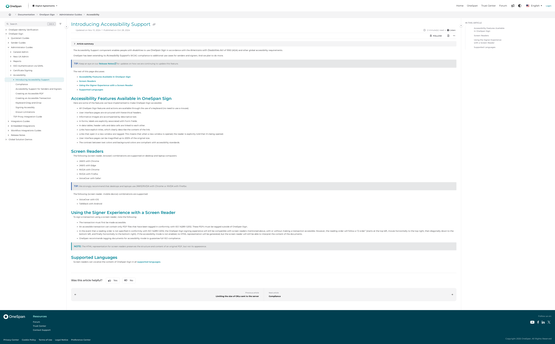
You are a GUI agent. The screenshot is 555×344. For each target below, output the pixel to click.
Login (548, 6)
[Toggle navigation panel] (66, 26)
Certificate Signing (22, 70)
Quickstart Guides (20, 38)
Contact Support (42, 330)
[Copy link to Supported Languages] (122, 258)
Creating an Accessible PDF (30, 93)
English (535, 5)
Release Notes (18, 135)
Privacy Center (11, 340)
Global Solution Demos (20, 139)
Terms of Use (45, 340)
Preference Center (81, 340)
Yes (115, 280)
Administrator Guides (70, 14)
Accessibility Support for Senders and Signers (39, 89)
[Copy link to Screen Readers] (108, 151)
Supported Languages (91, 89)
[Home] (13, 5)
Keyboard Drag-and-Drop (28, 103)
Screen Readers (87, 81)
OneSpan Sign (47, 14)
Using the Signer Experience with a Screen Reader (106, 85)
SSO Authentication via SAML (28, 66)
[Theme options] (519, 5)
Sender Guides (18, 43)
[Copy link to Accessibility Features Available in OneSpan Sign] (176, 98)
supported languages (148, 262)
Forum (36, 322)
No (131, 280)
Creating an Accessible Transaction (33, 98)
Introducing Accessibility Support (32, 80)
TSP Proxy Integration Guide (27, 116)
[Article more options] (454, 35)
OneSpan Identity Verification (23, 29)
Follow (437, 36)
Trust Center (39, 326)
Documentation (26, 14)
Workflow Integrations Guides (26, 130)
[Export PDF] (448, 35)
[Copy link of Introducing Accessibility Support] (154, 24)
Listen (453, 30)
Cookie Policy (29, 340)
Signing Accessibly (25, 107)
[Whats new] (512, 5)
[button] (30, 24)
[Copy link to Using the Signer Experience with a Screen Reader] (180, 212)
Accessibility (93, 14)
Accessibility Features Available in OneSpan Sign (105, 76)
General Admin (20, 52)
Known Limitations (25, 112)
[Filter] (60, 24)
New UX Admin (21, 56)
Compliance (22, 84)
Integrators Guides (20, 121)
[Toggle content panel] (461, 25)
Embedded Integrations (23, 126)
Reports (17, 61)
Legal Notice (61, 340)
